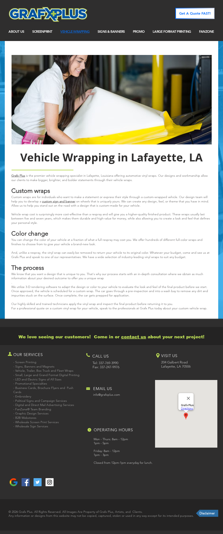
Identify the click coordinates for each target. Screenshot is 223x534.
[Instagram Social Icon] (50, 482)
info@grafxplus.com (106, 395)
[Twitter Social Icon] (38, 482)
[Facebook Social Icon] (26, 482)
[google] (14, 482)
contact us (133, 336)
